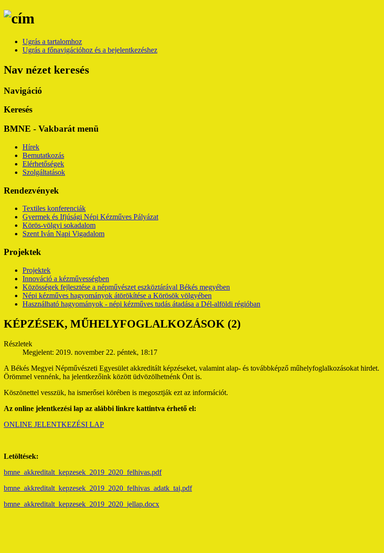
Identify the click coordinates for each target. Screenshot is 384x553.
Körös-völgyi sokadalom (59, 225)
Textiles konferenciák (54, 208)
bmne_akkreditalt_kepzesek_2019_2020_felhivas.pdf (83, 472)
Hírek (30, 147)
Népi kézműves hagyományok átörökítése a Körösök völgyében (117, 295)
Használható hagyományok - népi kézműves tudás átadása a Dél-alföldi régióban (141, 304)
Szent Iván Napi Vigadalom (63, 234)
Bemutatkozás (43, 155)
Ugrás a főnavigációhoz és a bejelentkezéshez (89, 50)
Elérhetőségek (43, 164)
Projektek (36, 270)
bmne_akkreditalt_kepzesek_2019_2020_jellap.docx (81, 504)
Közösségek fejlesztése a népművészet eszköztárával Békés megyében (126, 287)
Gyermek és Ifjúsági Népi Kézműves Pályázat (90, 217)
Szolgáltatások (43, 172)
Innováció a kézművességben (65, 279)
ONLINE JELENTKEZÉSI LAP (54, 424)
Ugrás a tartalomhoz (52, 41)
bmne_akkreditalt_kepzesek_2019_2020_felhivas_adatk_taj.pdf (98, 488)
